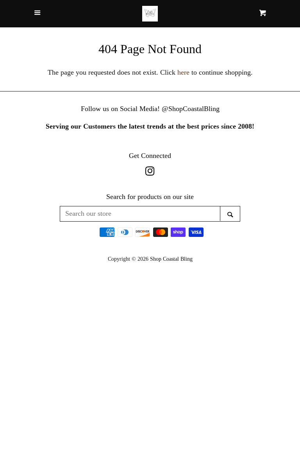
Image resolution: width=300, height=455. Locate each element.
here (183, 72)
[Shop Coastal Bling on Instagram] (150, 172)
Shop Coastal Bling (171, 259)
